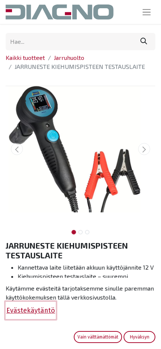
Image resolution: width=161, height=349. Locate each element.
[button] (17, 149)
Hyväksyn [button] (139, 337)
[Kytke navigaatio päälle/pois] (146, 12)
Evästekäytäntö (30, 310)
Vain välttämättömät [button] (98, 337)
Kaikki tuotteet (25, 57)
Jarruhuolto (69, 57)
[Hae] (143, 41)
